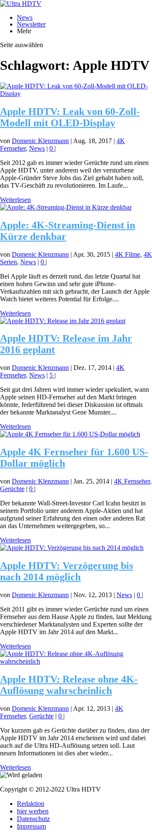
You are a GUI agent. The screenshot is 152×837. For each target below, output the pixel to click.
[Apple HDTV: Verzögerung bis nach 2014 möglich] (72, 547)
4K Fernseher (132, 481)
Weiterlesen (15, 199)
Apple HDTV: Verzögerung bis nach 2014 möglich (66, 571)
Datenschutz (33, 818)
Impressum (31, 826)
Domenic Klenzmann (40, 140)
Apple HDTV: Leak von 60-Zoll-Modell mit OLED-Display (70, 117)
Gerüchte (12, 488)
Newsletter (31, 24)
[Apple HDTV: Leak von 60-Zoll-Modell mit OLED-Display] (76, 93)
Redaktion (30, 803)
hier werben (33, 811)
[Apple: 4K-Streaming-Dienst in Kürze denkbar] (66, 207)
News (25, 17)
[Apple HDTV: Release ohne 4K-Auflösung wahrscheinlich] (76, 661)
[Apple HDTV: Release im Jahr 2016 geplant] (62, 320)
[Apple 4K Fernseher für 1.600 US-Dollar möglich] (70, 434)
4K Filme (127, 254)
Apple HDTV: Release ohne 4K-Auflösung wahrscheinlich (69, 685)
